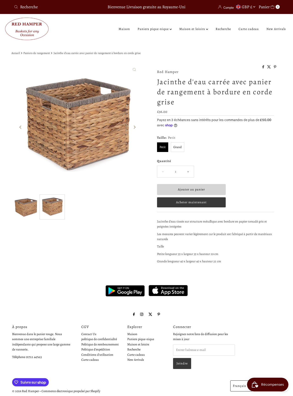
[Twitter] (150, 314)
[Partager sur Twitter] (269, 67)
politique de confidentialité (99, 339)
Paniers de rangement (36, 53)
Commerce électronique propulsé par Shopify (70, 391)
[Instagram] (141, 314)
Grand (177, 147)
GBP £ (247, 7)
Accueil (15, 53)
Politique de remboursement (100, 344)
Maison (124, 29)
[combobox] (55, 6)
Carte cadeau (249, 29)
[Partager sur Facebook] (263, 67)
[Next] (134, 127)
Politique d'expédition (95, 349)
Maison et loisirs (192, 29)
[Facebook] (134, 314)
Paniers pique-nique (154, 29)
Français (239, 386)
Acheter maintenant (191, 202)
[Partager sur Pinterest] (275, 67)
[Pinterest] (158, 314)
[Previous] (21, 127)
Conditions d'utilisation (97, 355)
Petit (163, 147)
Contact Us (88, 334)
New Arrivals (276, 29)
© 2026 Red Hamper (25, 391)
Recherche (223, 29)
